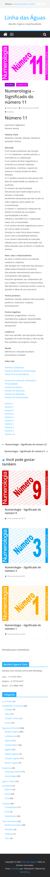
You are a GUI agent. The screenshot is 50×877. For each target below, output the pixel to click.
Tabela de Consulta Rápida (17, 374)
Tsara (7, 838)
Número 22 (10, 434)
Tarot (7, 798)
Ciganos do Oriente (10, 728)
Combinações (11, 745)
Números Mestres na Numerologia (20, 371)
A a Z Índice (7, 701)
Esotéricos (10, 85)
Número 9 (9, 430)
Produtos (9, 834)
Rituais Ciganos (12, 762)
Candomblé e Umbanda (12, 706)
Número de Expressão (15, 390)
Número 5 (9, 417)
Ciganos (8, 740)
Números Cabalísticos (14, 367)
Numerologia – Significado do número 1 (23, 626)
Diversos (8, 789)
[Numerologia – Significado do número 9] (25, 472)
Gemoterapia (10, 816)
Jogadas (8, 749)
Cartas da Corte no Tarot (24, 4)
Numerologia (22, 85)
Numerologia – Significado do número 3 (23, 569)
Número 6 (9, 420)
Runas (7, 794)
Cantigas (9, 709)
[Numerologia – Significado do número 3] (25, 530)
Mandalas (9, 829)
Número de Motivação (15, 394)
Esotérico (10, 112)
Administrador (12, 108)
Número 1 (9, 403)
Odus (7, 714)
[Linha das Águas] (5, 34)
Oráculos (6, 786)
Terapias (6, 803)
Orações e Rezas (12, 718)
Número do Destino (13, 387)
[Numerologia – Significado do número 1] (25, 587)
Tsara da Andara (9, 821)
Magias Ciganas (12, 754)
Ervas (7, 811)
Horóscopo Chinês (13, 771)
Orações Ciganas (12, 758)
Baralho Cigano (11, 731)
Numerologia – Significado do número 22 (26, 444)
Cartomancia (10, 736)
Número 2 (9, 407)
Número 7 (9, 424)
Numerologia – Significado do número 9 (25, 451)
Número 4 (9, 414)
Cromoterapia (11, 807)
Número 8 (9, 427)
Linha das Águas (25, 17)
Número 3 (9, 410)
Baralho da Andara (13, 825)
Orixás (8, 722)
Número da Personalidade (16, 397)
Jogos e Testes (8, 781)
